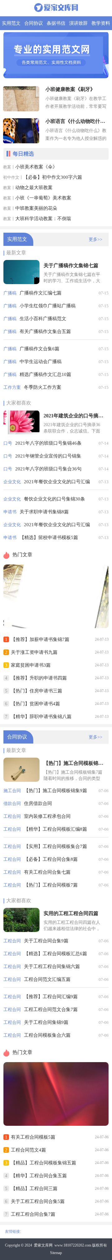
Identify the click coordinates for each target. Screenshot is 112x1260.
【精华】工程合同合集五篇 (39, 1175)
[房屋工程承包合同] (56, 1124)
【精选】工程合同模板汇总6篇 (55, 953)
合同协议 (33, 23)
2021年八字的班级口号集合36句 (48, 468)
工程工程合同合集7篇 (33, 1214)
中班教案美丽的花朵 (36, 208)
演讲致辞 (78, 23)
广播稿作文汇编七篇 (41, 292)
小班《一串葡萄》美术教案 (43, 197)
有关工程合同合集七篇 (47, 872)
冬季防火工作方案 (42, 387)
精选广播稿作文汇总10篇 (45, 374)
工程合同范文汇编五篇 (47, 979)
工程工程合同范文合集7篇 (51, 1009)
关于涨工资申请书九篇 (34, 652)
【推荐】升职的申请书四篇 (39, 677)
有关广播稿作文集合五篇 (45, 331)
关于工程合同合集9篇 (46, 940)
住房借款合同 (38, 803)
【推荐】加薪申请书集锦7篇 (40, 639)
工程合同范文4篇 (28, 1149)
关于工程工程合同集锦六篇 (52, 966)
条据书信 (56, 23)
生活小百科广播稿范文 (43, 318)
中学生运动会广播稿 (41, 361)
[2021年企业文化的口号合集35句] (56, 626)
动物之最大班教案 (34, 187)
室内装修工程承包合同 (47, 816)
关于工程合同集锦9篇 (46, 1022)
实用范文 (11, 23)
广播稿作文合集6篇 (39, 348)
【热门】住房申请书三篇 (36, 690)
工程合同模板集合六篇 (47, 1035)
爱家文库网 (43, 1245)
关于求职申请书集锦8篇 (44, 511)
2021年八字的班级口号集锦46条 (48, 443)
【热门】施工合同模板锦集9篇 (55, 790)
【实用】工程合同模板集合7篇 (55, 846)
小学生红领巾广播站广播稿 (48, 305)
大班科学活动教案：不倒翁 (43, 218)
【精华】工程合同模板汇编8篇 (55, 829)
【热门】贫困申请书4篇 (35, 703)
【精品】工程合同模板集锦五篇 (43, 1162)
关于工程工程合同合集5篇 (38, 1201)
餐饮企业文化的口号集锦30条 (54, 498)
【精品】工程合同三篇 (34, 1188)
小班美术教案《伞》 (36, 166)
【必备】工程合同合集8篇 (51, 859)
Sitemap (56, 1253)
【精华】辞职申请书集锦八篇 (41, 716)
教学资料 (100, 23)
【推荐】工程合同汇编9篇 (51, 996)
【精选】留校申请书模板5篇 (49, 537)
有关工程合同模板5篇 (33, 1137)
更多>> (95, 239)
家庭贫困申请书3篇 (31, 665)
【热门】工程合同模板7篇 (51, 884)
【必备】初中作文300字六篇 (52, 177)
